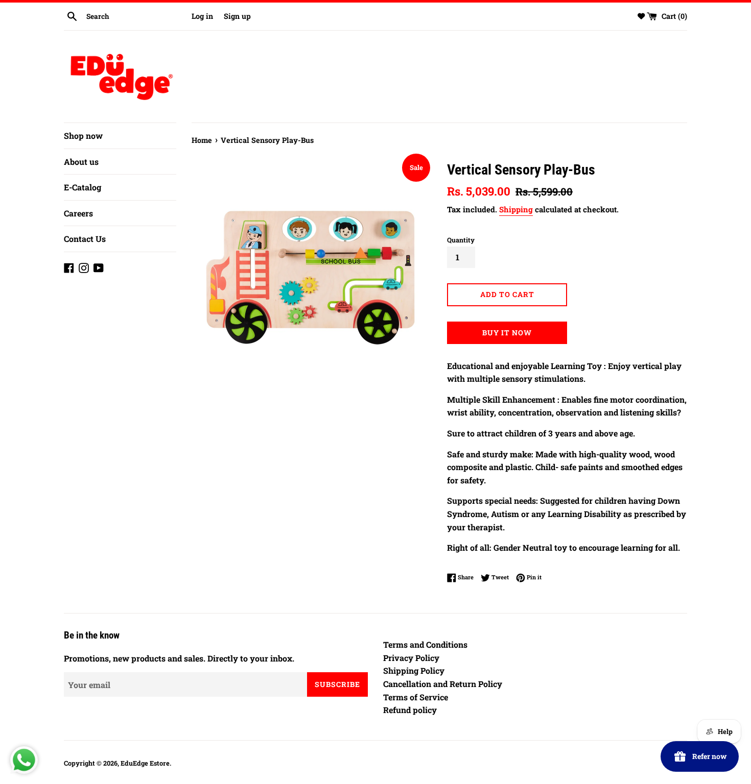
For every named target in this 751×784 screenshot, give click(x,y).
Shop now (83, 135)
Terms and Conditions (425, 644)
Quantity (461, 240)
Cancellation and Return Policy (442, 683)
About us (81, 161)
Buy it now (507, 332)
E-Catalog (82, 187)
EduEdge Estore (145, 763)
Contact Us (85, 238)
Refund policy (410, 709)
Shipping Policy (413, 670)
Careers (78, 213)
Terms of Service (415, 697)
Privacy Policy (411, 657)
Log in (202, 16)
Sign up (237, 16)
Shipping (516, 209)
